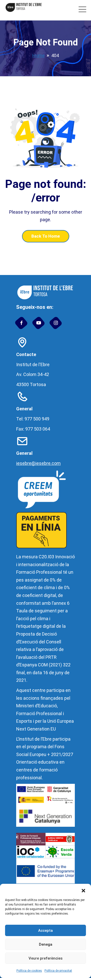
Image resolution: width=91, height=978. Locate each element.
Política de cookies (29, 970)
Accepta (45, 930)
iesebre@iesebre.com (38, 463)
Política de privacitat (58, 970)
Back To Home (45, 236)
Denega (45, 944)
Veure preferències (45, 958)
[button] (83, 890)
